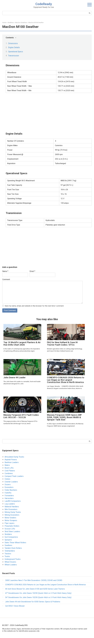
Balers (7, 465)
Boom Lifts (9, 468)
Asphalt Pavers (11, 460)
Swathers (8, 545)
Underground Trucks (13, 559)
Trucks (7, 556)
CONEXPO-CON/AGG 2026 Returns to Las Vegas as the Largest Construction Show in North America (65, 380)
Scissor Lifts (10, 529)
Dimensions (13, 43)
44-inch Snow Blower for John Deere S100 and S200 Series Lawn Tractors (35, 589)
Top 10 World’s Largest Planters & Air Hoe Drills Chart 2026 (22, 343)
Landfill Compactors (13, 501)
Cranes (7, 479)
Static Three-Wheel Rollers (15, 542)
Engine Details (14, 47)
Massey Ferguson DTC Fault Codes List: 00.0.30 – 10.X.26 (21, 416)
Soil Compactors (11, 537)
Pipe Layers (9, 523)
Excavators (9, 487)
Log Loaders (10, 504)
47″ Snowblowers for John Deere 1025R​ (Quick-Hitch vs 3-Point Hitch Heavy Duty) (38, 593)
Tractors (8, 554)
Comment (6, 279)
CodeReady (43, 4)
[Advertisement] (49, 112)
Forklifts (8, 493)
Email (32, 271)
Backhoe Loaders (12, 462)
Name (5, 271)
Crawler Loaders (11, 482)
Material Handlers (12, 507)
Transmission (13, 55)
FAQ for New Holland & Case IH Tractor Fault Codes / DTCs (62, 343)
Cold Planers (10, 471)
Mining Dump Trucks (13, 512)
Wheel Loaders (11, 565)
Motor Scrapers (11, 520)
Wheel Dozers (10, 562)
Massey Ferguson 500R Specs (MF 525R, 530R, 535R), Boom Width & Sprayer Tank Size (64, 417)
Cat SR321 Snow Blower (15, 606)
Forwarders (9, 495)
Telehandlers (10, 551)
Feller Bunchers (11, 490)
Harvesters (9, 498)
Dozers (8, 484)
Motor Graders (10, 518)
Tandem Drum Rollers (13, 548)
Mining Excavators (12, 515)
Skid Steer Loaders (12, 531)
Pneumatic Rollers (12, 526)
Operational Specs (15, 51)
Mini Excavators (11, 509)
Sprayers (8, 540)
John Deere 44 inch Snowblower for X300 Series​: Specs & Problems (32, 602)
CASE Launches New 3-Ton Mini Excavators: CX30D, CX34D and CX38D (33, 580)
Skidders (8, 534)
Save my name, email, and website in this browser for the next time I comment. (34, 306)
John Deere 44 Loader (14, 377)
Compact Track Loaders (14, 476)
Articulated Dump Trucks (14, 457)
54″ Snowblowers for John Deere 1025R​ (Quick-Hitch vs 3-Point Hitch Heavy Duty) (38, 597)
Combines (9, 473)
